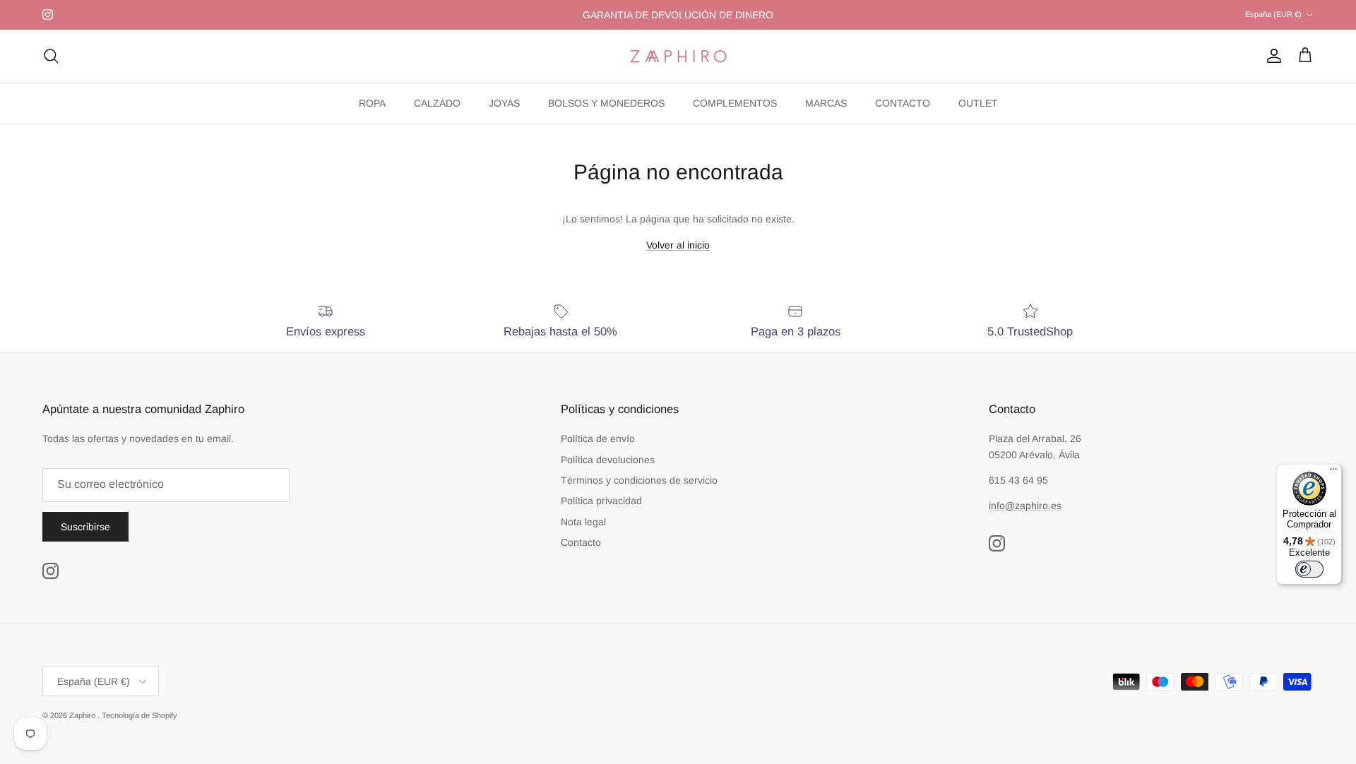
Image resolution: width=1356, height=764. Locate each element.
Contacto (581, 542)
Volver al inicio (678, 245)
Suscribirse (85, 526)
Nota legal (583, 521)
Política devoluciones (608, 459)
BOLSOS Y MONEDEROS (606, 103)
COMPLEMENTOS (735, 103)
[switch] (1309, 569)
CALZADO (437, 103)
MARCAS (826, 103)
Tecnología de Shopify (139, 715)
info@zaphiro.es (1025, 505)
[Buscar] (50, 55)
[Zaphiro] (678, 56)
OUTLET (978, 103)
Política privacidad (601, 500)
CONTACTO (902, 103)
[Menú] (1333, 472)
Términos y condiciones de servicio (639, 480)
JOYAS (504, 103)
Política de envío (598, 438)
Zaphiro (83, 715)
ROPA (372, 103)
